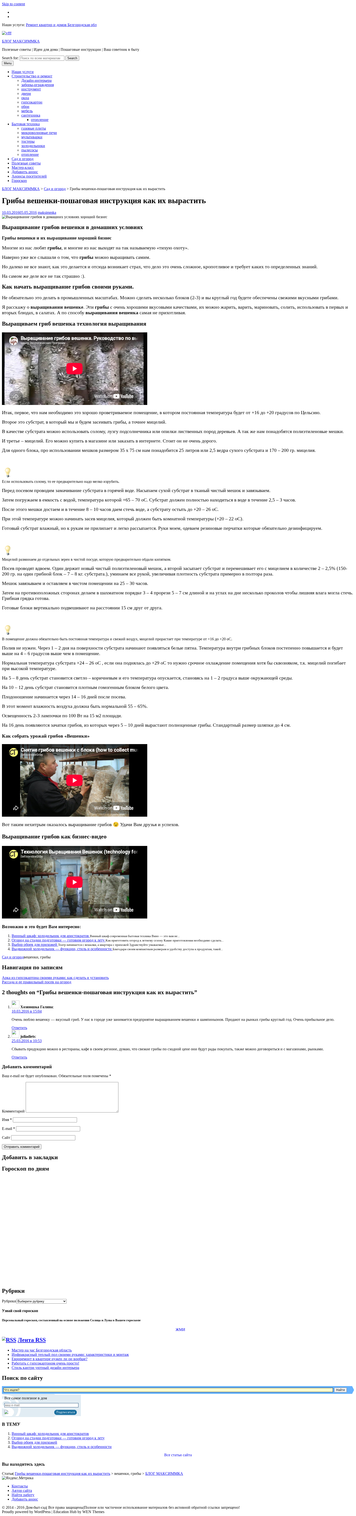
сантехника (30, 115)
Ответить (19, 1028)
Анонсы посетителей (29, 176)
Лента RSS (32, 1340)
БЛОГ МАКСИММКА (21, 41)
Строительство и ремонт (32, 76)
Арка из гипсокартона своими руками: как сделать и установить (55, 978)
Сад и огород (22, 159)
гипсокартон (31, 102)
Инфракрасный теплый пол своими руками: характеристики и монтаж (70, 1354)
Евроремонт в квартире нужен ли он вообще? (49, 1359)
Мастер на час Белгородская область (42, 1350)
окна (25, 98)
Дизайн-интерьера (36, 80)
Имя (7, 1120)
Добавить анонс (25, 172)
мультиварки (31, 137)
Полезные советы (26, 163)
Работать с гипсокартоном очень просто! (45, 1363)
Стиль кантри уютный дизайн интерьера (45, 1368)
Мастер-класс (23, 167)
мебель (27, 111)
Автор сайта (22, 1490)
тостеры (28, 141)
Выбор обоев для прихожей (35, 944)
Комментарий (13, 1111)
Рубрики (9, 1301)
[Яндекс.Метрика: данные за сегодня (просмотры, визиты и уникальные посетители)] (17, 1478)
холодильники (33, 146)
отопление (39, 120)
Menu (8, 63)
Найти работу (23, 1495)
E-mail (8, 1129)
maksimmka (47, 212)
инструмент (31, 89)
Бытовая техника (26, 124)
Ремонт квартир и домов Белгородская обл (61, 25)
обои (25, 107)
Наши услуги (23, 72)
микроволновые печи (39, 133)
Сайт (6, 1137)
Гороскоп (19, 181)
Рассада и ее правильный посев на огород (36, 982)
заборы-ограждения (37, 85)
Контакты (20, 1486)
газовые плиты (33, 128)
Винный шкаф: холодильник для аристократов (51, 936)
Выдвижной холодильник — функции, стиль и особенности (62, 949)
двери (26, 93)
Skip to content (13, 4)
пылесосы (29, 150)
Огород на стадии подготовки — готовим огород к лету (59, 940)
